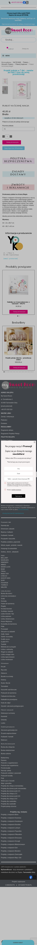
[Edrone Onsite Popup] (18, 472)
